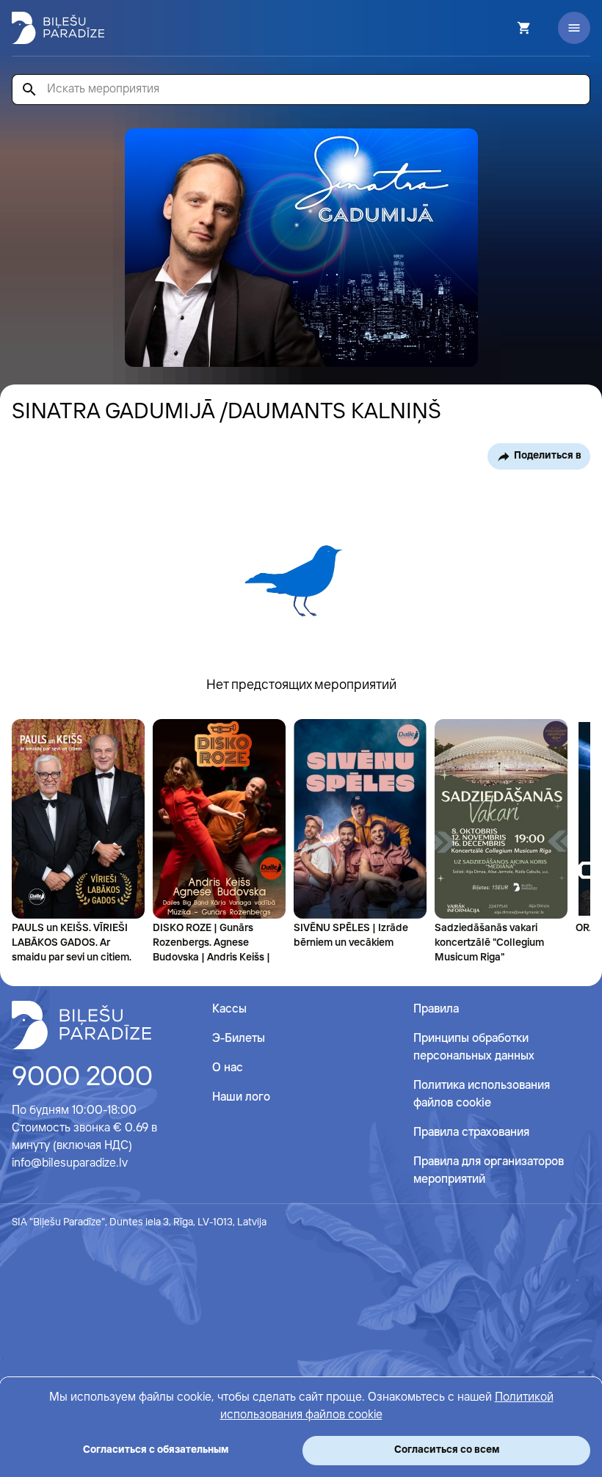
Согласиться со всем (446, 1450)
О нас (227, 1067)
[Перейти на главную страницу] (58, 28)
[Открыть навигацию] (574, 28)
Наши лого (241, 1097)
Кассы (229, 1009)
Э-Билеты (238, 1038)
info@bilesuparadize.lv (70, 1163)
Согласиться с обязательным (155, 1450)
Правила (436, 1009)
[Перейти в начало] (81, 1025)
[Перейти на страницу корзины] (504, 28)
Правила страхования (471, 1132)
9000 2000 (82, 1078)
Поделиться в (547, 456)
